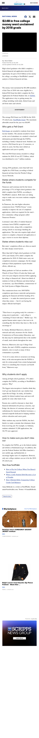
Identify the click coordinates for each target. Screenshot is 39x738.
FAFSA (32, 95)
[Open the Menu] (3, 2)
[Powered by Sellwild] (34, 619)
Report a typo (7, 496)
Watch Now (33, 2)
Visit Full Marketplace (30, 509)
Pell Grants (6, 131)
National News (9, 16)
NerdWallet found (19, 120)
